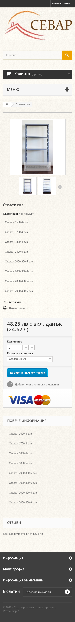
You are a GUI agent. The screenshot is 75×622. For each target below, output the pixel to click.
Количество (14, 341)
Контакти (57, 3)
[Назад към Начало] (7, 104)
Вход (67, 3)
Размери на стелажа (20, 353)
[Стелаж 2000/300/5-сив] (27, 186)
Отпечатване (17, 308)
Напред (60, 187)
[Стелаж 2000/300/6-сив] (47, 186)
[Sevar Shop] (37, 25)
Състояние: (10, 213)
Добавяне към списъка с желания (36, 384)
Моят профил (13, 569)
